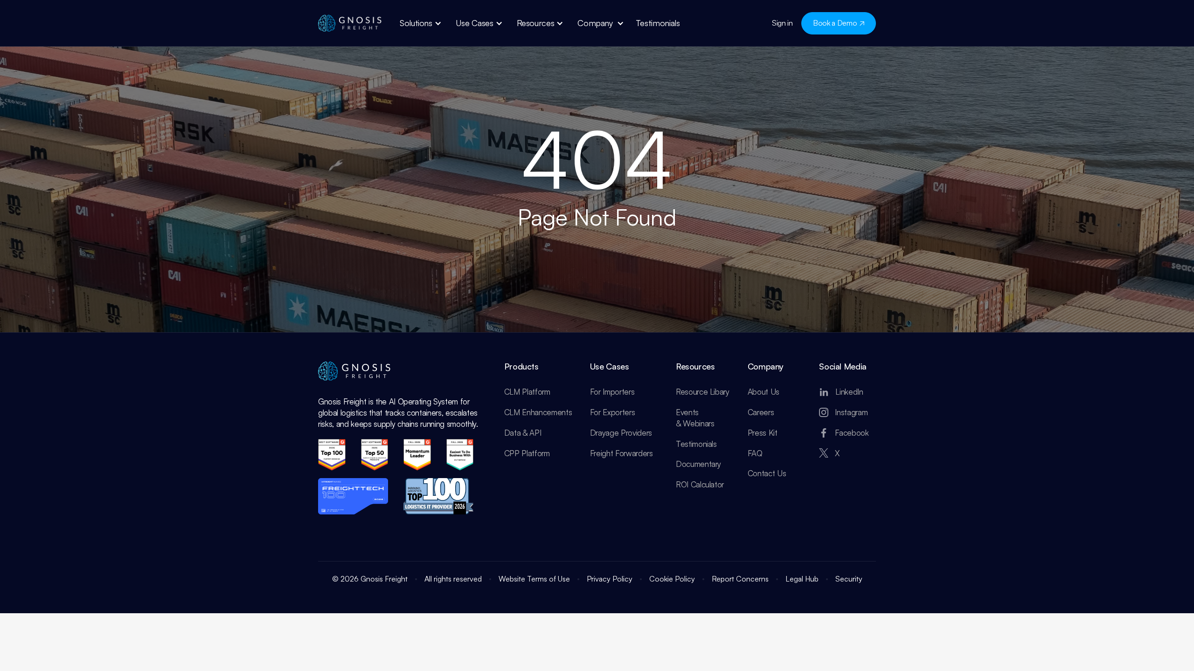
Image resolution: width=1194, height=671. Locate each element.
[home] (350, 23)
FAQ (755, 453)
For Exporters (612, 412)
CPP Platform (527, 453)
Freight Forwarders (621, 453)
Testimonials (696, 444)
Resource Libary (702, 392)
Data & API (522, 433)
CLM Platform (527, 392)
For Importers (612, 392)
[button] (421, 23)
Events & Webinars (695, 417)
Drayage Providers (621, 433)
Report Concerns (740, 578)
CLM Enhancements (538, 412)
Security (848, 578)
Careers (761, 412)
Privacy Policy (609, 578)
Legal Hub (802, 578)
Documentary (698, 464)
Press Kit (762, 433)
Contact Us (767, 473)
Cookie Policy (672, 578)
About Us (763, 392)
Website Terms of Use (534, 578)
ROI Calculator (700, 484)
